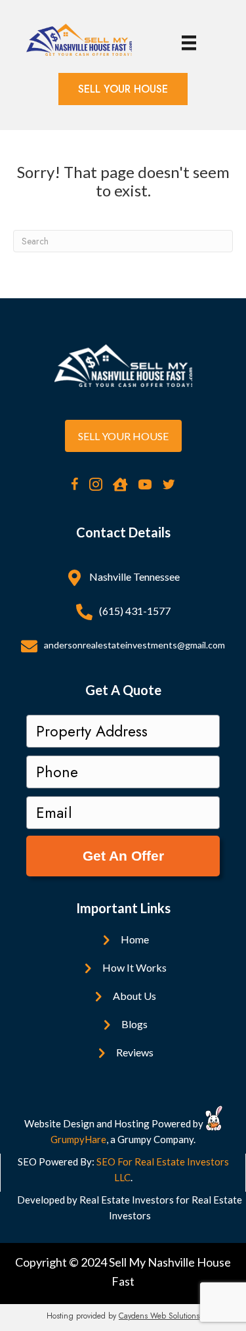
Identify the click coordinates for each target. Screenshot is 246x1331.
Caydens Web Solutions (159, 1316)
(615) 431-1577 (135, 610)
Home (135, 939)
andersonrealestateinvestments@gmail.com (134, 644)
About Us (134, 995)
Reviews (135, 1052)
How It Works (134, 967)
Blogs (134, 1024)
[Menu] (189, 43)
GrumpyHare (78, 1139)
